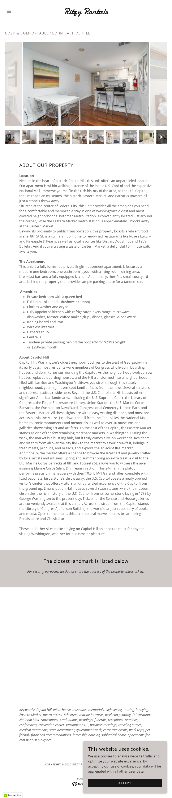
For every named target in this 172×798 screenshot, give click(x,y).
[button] (17, 11)
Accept (125, 783)
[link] (86, 13)
